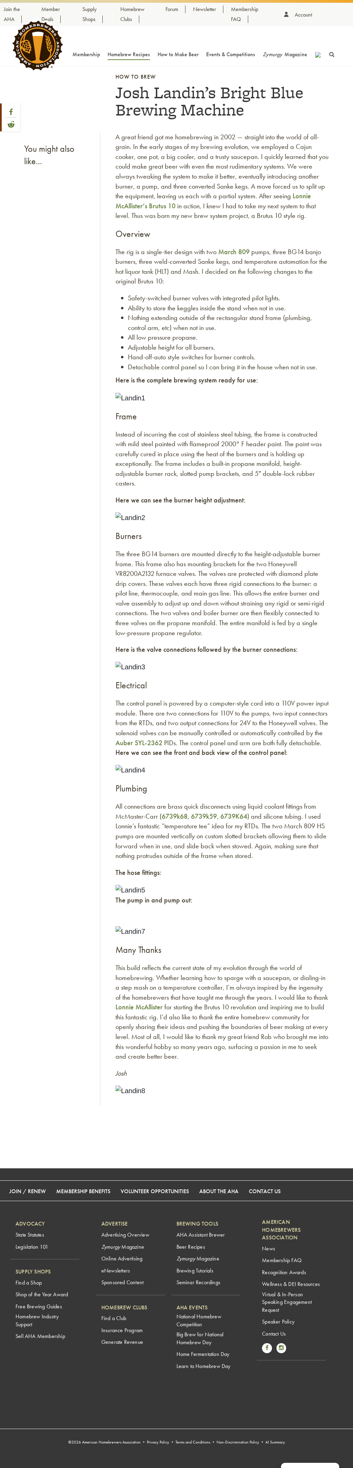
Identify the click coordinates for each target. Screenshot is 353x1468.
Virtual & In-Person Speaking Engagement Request (287, 1302)
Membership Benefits (83, 1191)
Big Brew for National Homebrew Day (200, 1338)
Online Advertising (122, 1258)
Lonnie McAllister (139, 1006)
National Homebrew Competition (198, 1320)
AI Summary (275, 1442)
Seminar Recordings (198, 1282)
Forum (171, 9)
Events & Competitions (230, 54)
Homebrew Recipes (129, 54)
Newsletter (204, 9)
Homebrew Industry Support (37, 1320)
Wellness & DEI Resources (291, 1284)
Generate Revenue (122, 1342)
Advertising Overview (125, 1234)
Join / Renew (27, 1191)
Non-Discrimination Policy (237, 1442)
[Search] (332, 53)
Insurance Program (122, 1330)
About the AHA (219, 1191)
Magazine (285, 54)
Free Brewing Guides (39, 1306)
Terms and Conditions (192, 1442)
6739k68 (175, 816)
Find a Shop (29, 1282)
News (268, 1248)
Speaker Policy (278, 1321)
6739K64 (233, 816)
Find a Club (113, 1318)
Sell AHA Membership (40, 1336)
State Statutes (30, 1234)
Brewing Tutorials (194, 1270)
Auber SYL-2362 (139, 742)
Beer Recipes (190, 1246)
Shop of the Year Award (42, 1294)
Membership (86, 54)
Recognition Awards (284, 1272)
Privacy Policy (158, 1442)
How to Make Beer (178, 54)
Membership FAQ (282, 1260)
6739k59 (204, 816)
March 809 (234, 251)
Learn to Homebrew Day (203, 1366)
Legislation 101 (32, 1246)
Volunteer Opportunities (155, 1191)
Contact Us (265, 1191)
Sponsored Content (122, 1282)
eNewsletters (115, 1270)
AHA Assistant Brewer (200, 1234)
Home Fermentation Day (203, 1354)
